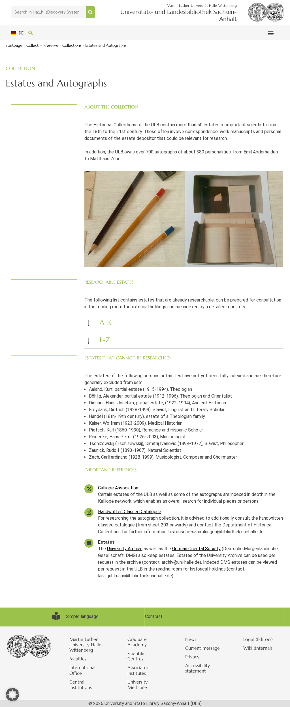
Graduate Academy (137, 641)
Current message (202, 648)
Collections (71, 45)
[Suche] (90, 12)
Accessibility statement (197, 668)
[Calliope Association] (89, 489)
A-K (106, 322)
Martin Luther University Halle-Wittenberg (86, 644)
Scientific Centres (136, 656)
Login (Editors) (258, 639)
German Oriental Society (196, 548)
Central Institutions (80, 684)
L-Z (105, 340)
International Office (82, 670)
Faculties (77, 659)
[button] (270, 33)
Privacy (192, 657)
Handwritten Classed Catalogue (129, 511)
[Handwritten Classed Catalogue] (89, 512)
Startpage (14, 45)
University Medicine (137, 684)
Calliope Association (118, 488)
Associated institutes (138, 670)
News (190, 639)
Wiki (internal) (257, 648)
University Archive (124, 548)
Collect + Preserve (42, 45)
